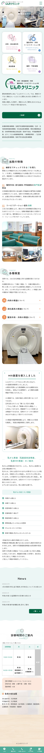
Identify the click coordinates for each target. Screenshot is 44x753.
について (16, 300)
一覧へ (35, 611)
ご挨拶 (22, 115)
